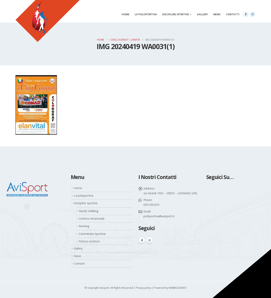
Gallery (202, 14)
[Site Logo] (47, 26)
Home (125, 14)
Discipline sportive (175, 14)
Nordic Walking (88, 211)
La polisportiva (146, 14)
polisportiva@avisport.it (159, 216)
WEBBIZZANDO (177, 287)
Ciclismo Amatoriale (92, 218)
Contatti (232, 14)
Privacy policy (143, 287)
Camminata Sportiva (92, 234)
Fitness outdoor (89, 241)
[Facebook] (246, 14)
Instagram (149, 240)
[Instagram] (252, 14)
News (217, 14)
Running (84, 226)
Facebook (142, 240)
